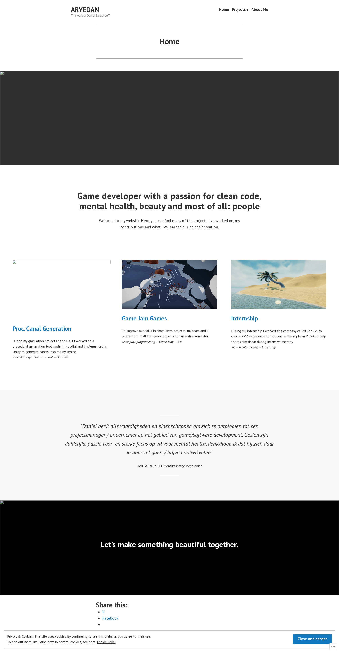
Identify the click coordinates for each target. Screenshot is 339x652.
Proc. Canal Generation (42, 328)
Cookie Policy (106, 642)
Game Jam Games (144, 318)
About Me (260, 10)
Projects (239, 10)
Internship (244, 318)
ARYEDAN (85, 9)
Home (224, 10)
